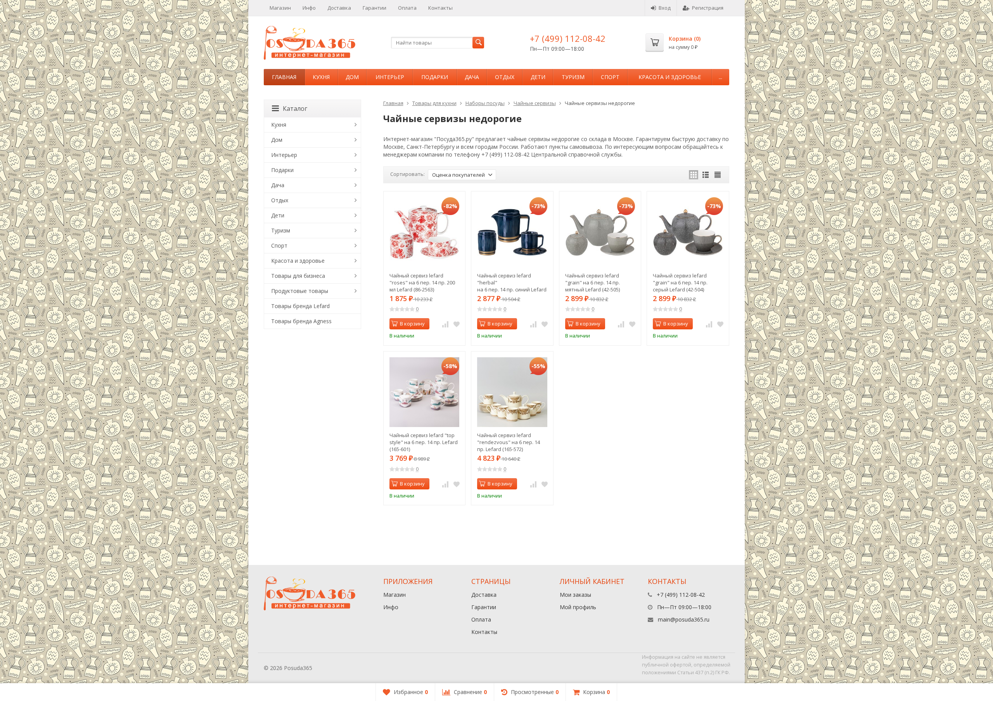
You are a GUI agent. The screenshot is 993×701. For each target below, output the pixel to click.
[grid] (693, 174)
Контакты (440, 7)
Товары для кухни (434, 103)
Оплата (407, 7)
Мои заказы (575, 594)
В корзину (412, 323)
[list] (705, 174)
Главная (284, 77)
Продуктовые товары (299, 291)
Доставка (339, 7)
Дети (538, 77)
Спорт (610, 77)
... (720, 77)
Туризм (573, 77)
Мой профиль (578, 607)
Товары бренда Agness (301, 321)
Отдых (504, 77)
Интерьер (389, 77)
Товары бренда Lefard (300, 306)
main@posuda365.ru (683, 619)
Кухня (321, 77)
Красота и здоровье (669, 77)
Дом (352, 77)
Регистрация (707, 7)
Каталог (295, 108)
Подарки (434, 77)
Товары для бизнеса (298, 275)
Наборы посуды (485, 103)
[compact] (717, 174)
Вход (665, 7)
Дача (472, 77)
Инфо (309, 7)
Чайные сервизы (535, 103)
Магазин (280, 7)
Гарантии (374, 7)
